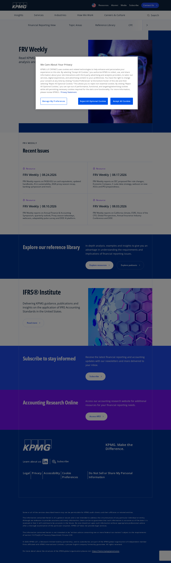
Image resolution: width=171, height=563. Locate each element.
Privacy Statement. (69, 92)
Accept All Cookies (121, 101)
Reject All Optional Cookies (93, 101)
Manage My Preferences (53, 101)
